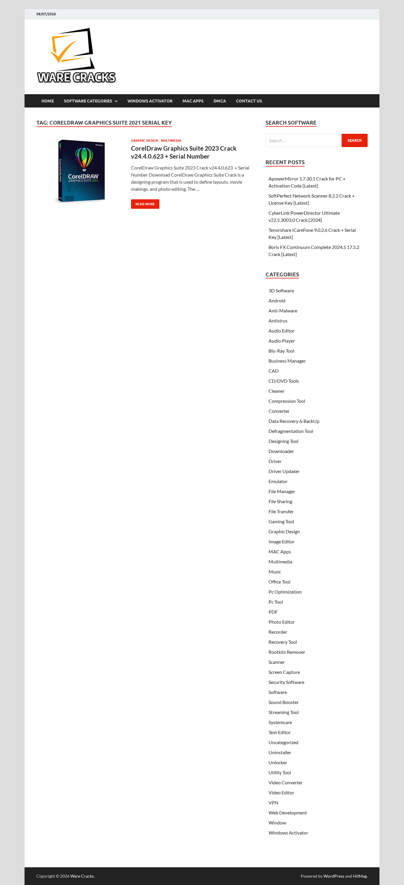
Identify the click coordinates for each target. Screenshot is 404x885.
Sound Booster (284, 702)
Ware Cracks (82, 876)
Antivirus (278, 320)
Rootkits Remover (287, 652)
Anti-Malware (283, 310)
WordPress (334, 876)
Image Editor (282, 541)
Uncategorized (283, 742)
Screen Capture (284, 672)
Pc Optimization (285, 591)
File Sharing (280, 501)
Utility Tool (280, 772)
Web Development (288, 812)
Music (275, 571)
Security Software (286, 682)
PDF (273, 612)
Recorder (278, 632)
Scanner (277, 662)
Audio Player (282, 340)
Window (277, 822)
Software (278, 692)
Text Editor (280, 732)
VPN (273, 802)
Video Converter (286, 782)
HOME (47, 101)
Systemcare (280, 722)
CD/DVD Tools (284, 381)
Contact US (249, 101)
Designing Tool (283, 441)
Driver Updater (284, 471)
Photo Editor (282, 622)
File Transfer (281, 511)
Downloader (281, 451)
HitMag (360, 876)
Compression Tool (287, 401)
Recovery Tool (283, 642)
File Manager (282, 491)
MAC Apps (192, 101)
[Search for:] (317, 140)
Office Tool (279, 581)
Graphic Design (144, 140)
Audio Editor (282, 330)
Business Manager (287, 361)
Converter (279, 411)
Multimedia (171, 140)
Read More (143, 202)
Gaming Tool (281, 521)
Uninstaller (280, 752)
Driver (275, 461)
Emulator (278, 481)
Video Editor (281, 792)
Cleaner (277, 391)
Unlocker (278, 762)
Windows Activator (149, 101)
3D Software (281, 290)
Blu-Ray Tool (281, 350)
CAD (274, 371)
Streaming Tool (284, 712)
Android (277, 300)
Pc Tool (276, 601)
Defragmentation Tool (291, 431)
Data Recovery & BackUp (294, 421)
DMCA (220, 101)
